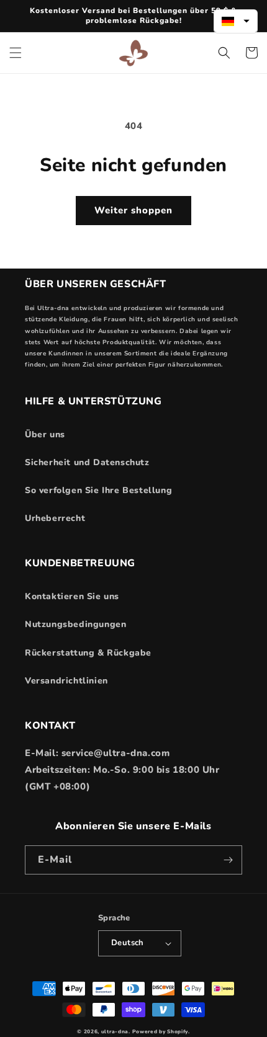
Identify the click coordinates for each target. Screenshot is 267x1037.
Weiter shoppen (133, 210)
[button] (15, 52)
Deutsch (127, 942)
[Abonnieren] (228, 860)
